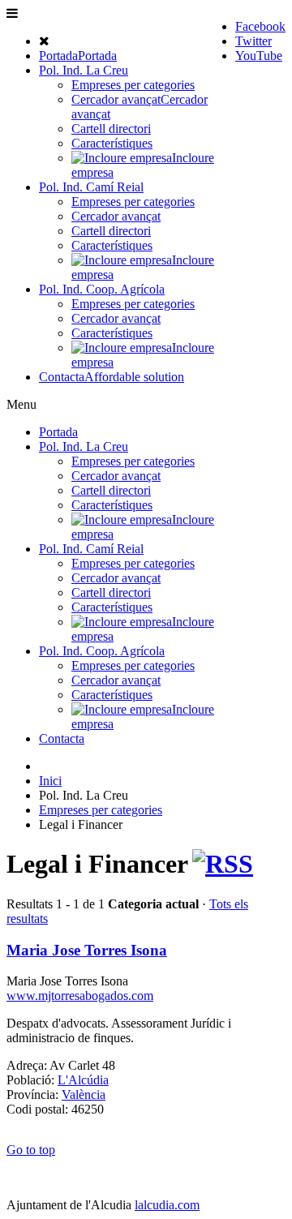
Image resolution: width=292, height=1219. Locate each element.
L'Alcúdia (83, 1080)
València (83, 1094)
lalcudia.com (167, 1205)
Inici (50, 781)
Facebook (260, 26)
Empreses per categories (100, 810)
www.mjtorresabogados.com (79, 995)
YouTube (258, 55)
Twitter (253, 41)
